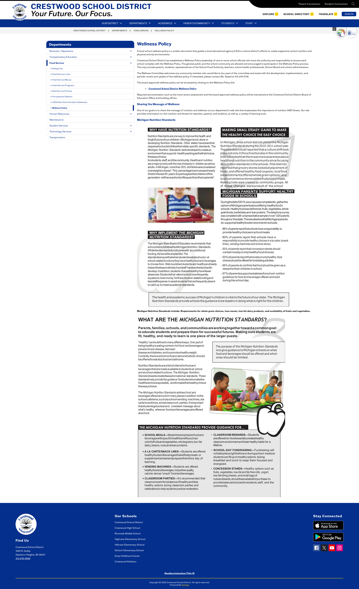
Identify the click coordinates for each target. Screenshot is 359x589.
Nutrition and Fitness (62, 91)
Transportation (57, 137)
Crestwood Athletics (125, 561)
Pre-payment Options (62, 96)
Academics (165, 23)
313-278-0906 (23, 558)
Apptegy (185, 585)
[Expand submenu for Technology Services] (131, 131)
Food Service (141, 30)
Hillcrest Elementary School (129, 544)
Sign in (349, 14)
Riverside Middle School (128, 533)
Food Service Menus (61, 79)
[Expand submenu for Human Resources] (131, 114)
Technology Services (60, 131)
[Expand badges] (334, 29)
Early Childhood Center (127, 556)
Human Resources (59, 113)
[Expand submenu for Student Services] (131, 125)
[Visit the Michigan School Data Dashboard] (351, 32)
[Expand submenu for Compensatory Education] (131, 57)
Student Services (59, 125)
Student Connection (336, 4)
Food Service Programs (63, 85)
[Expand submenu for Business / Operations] (131, 51)
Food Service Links (61, 74)
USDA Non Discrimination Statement (69, 102)
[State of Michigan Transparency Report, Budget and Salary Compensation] (341, 32)
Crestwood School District (89, 30)
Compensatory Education (63, 57)
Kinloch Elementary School (129, 550)
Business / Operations (61, 51)
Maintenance (57, 119)
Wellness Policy (164, 30)
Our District (110, 23)
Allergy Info (57, 68)
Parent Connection (309, 4)
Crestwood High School (127, 527)
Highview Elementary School (130, 539)
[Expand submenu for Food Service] (131, 63)
